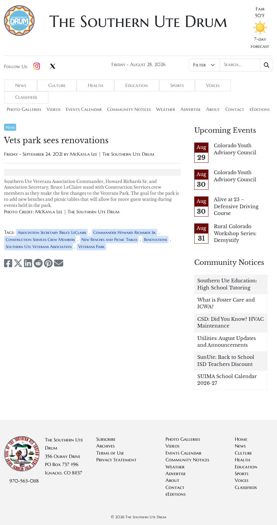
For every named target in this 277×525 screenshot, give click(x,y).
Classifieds (26, 97)
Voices (213, 85)
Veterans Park (91, 246)
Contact (234, 109)
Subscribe (106, 439)
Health (95, 85)
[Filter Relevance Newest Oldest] (231, 65)
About (213, 109)
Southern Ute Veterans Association (39, 246)
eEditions (260, 109)
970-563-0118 (24, 481)
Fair (260, 9)
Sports (177, 85)
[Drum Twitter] (53, 66)
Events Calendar (84, 109)
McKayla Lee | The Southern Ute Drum (112, 154)
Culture (57, 85)
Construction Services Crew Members (40, 239)
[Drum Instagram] (36, 66)
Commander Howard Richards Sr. (124, 232)
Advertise (190, 109)
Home (241, 439)
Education (136, 85)
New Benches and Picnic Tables (109, 239)
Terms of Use (110, 453)
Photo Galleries (24, 109)
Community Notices (129, 109)
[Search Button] (266, 65)
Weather (165, 109)
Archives (105, 446)
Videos (53, 109)
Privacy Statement (116, 460)
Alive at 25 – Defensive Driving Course (236, 206)
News (20, 85)
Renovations (155, 239)
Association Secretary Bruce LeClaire (52, 232)
